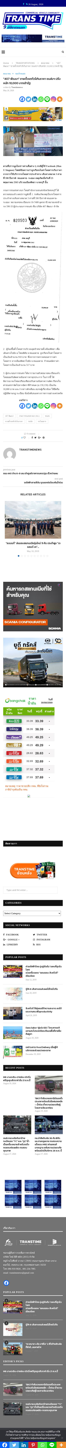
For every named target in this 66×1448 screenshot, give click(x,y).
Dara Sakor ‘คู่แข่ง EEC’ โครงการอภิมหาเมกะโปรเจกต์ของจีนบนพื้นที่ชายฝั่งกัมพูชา (43, 1031)
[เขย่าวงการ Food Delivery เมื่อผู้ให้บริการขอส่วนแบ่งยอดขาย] (12, 1052)
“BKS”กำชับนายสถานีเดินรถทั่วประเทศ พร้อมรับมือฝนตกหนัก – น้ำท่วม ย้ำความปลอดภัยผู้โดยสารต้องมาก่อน (49, 1103)
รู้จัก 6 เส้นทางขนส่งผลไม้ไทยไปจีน (42, 989)
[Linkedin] (34, 99)
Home (6, 63)
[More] (59, 99)
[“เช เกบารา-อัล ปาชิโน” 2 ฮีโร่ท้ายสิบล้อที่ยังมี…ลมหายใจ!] (12, 1348)
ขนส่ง (47, 416)
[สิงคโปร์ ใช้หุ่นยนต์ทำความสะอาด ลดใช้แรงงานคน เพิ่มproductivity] (12, 1013)
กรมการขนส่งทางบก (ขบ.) (29, 416)
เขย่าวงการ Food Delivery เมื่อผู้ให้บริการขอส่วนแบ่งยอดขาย (42, 1049)
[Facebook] (22, 99)
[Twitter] (28, 99)
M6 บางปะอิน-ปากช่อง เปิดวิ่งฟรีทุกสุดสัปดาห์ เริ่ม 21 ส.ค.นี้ (17, 1079)
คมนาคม (45, 63)
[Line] (47, 99)
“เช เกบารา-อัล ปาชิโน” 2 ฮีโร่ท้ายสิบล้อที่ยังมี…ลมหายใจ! (44, 1345)
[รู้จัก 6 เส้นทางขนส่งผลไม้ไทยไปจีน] (12, 994)
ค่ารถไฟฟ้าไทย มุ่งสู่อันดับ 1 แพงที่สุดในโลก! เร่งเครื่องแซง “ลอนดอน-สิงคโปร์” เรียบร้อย (44, 971)
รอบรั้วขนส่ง (20, 74)
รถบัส (30, 421)
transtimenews (17, 87)
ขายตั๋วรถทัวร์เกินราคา (14, 421)
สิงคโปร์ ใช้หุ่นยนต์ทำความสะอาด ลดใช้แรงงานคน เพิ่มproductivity (44, 1010)
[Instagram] (53, 99)
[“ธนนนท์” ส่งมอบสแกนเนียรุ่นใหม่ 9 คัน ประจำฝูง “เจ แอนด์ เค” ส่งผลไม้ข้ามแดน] (33, 520)
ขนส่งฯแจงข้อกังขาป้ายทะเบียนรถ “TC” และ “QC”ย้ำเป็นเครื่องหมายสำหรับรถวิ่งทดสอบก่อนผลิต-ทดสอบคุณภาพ (16, 1144)
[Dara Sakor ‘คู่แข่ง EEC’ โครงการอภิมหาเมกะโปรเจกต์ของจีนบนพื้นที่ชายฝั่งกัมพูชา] (12, 1032)
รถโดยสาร (42, 421)
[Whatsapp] (41, 99)
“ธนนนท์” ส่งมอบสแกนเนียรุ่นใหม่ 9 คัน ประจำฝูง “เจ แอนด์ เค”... (33, 545)
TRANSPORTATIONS (25, 63)
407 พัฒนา (9, 416)
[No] (62, 1438)
